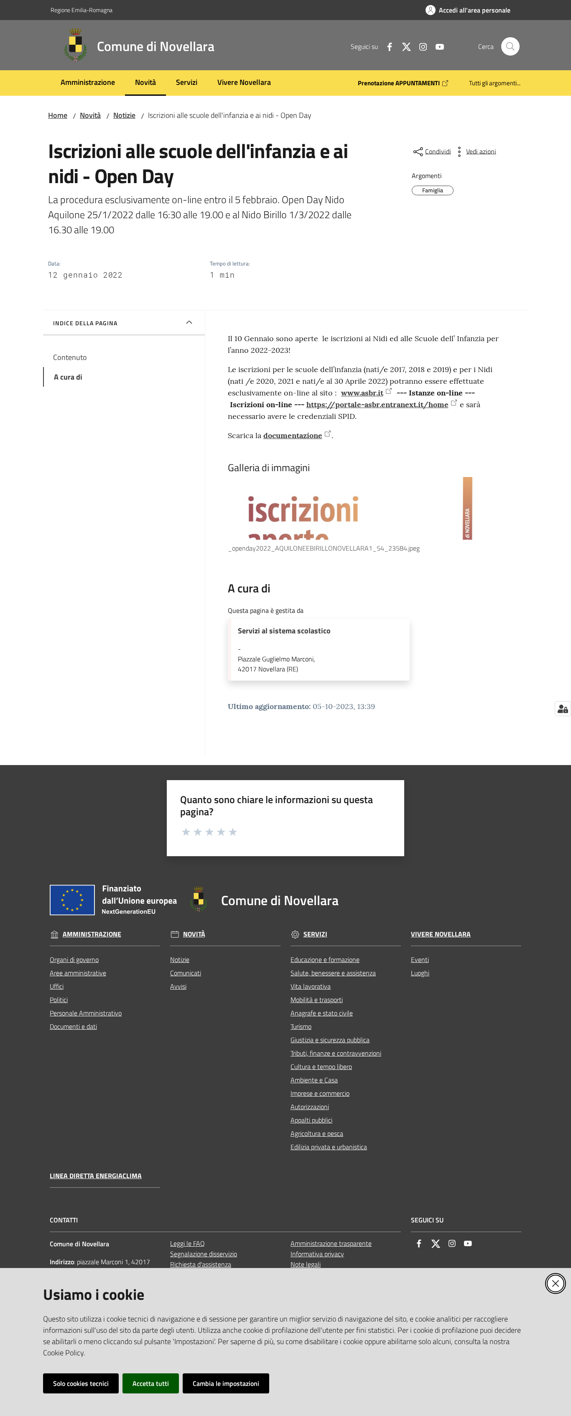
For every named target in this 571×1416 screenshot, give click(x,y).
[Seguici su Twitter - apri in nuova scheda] (403, 46)
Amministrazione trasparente (331, 1243)
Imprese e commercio (320, 1093)
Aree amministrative (78, 973)
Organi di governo (74, 959)
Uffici (57, 986)
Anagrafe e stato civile (322, 1013)
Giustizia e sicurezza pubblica (330, 1040)
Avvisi (178, 986)
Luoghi (420, 973)
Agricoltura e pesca (317, 1133)
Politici (59, 1000)
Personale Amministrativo (86, 1013)
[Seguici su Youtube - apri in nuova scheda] (436, 46)
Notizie (124, 115)
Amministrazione (92, 934)
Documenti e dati (73, 1026)
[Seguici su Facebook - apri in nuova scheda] (386, 46)
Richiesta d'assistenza (200, 1264)
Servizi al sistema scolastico (284, 630)
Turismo (301, 1026)
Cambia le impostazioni (226, 1383)
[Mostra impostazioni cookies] (563, 708)
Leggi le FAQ (187, 1243)
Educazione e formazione (325, 959)
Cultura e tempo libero (321, 1066)
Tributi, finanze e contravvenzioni (336, 1053)
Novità (90, 115)
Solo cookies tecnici (81, 1383)
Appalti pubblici (311, 1120)
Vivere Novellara (441, 934)
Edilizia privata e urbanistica (329, 1147)
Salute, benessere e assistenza (333, 973)
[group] (366, 515)
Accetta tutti (151, 1383)
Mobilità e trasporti (317, 1000)
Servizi (315, 934)
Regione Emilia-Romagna (81, 9)
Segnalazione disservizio (203, 1254)
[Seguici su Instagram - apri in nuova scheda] (419, 46)
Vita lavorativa (311, 986)
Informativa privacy (317, 1254)
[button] (510, 46)
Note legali (306, 1264)
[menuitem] (88, 83)
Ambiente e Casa (314, 1080)
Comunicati (185, 973)
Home (57, 115)
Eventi (420, 959)
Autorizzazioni (310, 1107)
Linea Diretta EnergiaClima (96, 1176)
